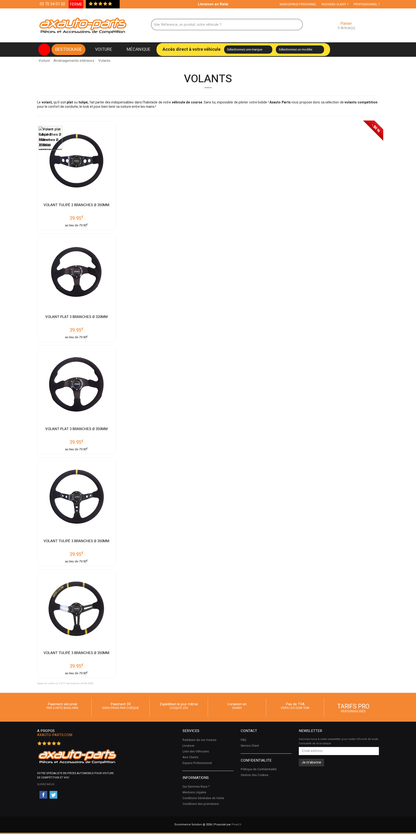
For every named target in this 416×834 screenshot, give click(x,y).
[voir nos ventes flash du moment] (44, 49)
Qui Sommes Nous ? (195, 786)
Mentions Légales (194, 792)
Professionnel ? (367, 4)
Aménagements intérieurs (73, 60)
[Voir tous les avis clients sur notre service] (114, 4)
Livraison (188, 746)
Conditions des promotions (200, 804)
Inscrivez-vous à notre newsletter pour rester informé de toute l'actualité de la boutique (338, 741)
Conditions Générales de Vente (203, 798)
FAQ (243, 740)
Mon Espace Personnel (298, 4)
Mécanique (138, 49)
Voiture (103, 49)
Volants (104, 59)
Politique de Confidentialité (259, 769)
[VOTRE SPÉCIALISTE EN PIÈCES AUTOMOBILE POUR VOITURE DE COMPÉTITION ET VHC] (77, 756)
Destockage (68, 49)
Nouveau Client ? (335, 4)
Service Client (250, 746)
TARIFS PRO (353, 707)
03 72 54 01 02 (52, 4)
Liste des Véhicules (195, 751)
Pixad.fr (236, 824)
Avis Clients (190, 757)
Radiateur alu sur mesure (199, 740)
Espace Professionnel (197, 763)
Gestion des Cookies (254, 775)
